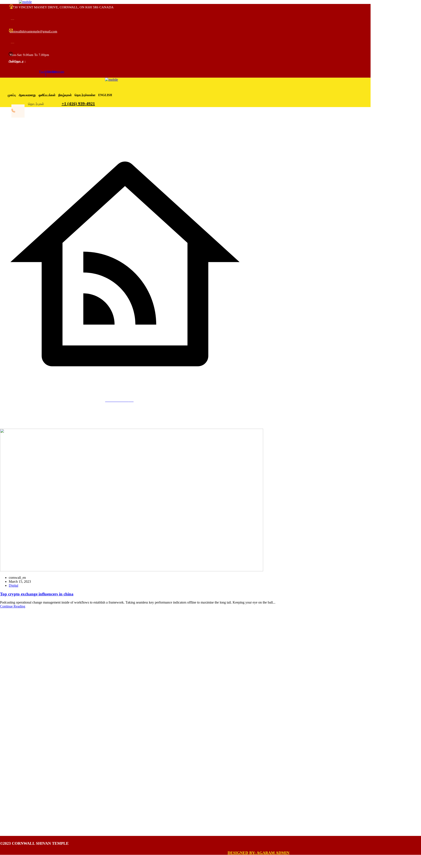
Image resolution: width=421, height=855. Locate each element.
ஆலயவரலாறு (27, 95)
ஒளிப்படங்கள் (47, 95)
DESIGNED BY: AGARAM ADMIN (258, 853)
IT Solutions (21, 788)
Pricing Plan (23, 735)
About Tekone (25, 716)
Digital (13, 585)
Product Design (24, 807)
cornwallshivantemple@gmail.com (33, 31)
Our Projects (24, 745)
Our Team (22, 725)
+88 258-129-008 (18, 678)
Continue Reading (12, 606)
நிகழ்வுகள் (65, 95)
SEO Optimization (26, 817)
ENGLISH (105, 95)
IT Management (24, 778)
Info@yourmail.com (20, 687)
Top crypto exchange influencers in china (36, 594)
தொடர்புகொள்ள (85, 95)
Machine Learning (26, 797)
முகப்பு (12, 95)
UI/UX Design (25, 754)
